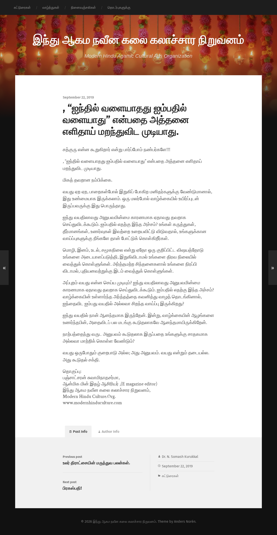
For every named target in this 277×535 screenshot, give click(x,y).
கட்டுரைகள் (22, 7)
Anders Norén (184, 521)
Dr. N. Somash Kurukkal (180, 457)
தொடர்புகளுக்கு (119, 7)
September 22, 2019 (177, 466)
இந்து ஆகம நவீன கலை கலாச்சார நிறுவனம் (138, 39)
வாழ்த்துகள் (50, 7)
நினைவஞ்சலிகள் (83, 7)
